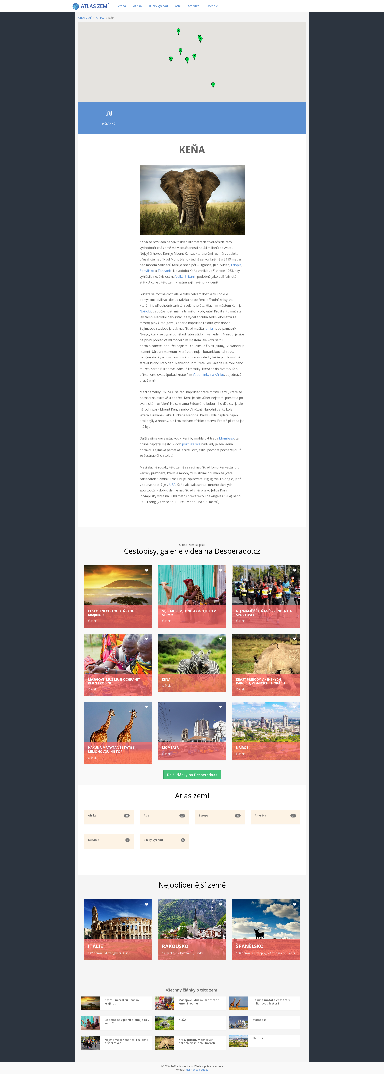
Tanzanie (165, 270)
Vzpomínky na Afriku (208, 374)
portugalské (191, 444)
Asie (178, 6)
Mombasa (226, 438)
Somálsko (147, 270)
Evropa (121, 6)
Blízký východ (158, 6)
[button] (180, 51)
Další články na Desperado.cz (192, 774)
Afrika (137, 6)
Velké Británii (185, 276)
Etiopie (236, 265)
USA (172, 484)
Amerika (193, 6)
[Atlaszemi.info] (91, 6)
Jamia (209, 328)
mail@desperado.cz (197, 1069)
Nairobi (145, 311)
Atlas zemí (84, 18)
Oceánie (212, 6)
